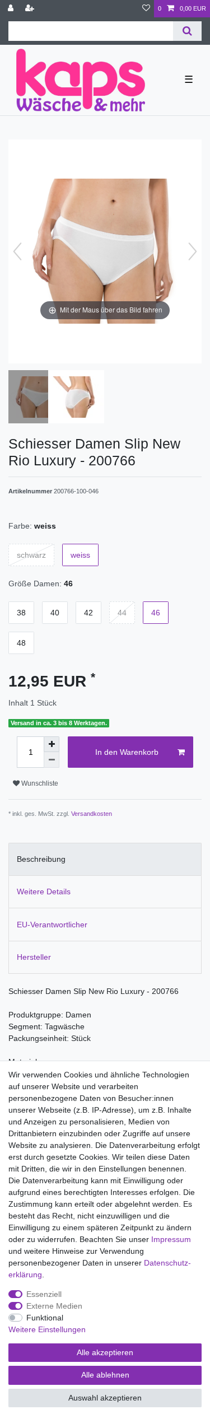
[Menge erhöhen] (51, 744)
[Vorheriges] (17, 251)
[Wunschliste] (146, 8)
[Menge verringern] (51, 760)
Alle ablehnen (105, 1374)
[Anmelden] (12, 8)
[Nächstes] (193, 251)
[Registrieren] (30, 8)
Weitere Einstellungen (47, 1329)
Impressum (171, 1239)
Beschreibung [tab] (41, 859)
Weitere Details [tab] (44, 891)
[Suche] (187, 31)
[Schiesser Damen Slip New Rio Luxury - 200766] (36, 398)
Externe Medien (54, 1305)
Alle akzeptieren (105, 1352)
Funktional (44, 1317)
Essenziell (44, 1294)
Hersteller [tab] (34, 957)
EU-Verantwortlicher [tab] (52, 924)
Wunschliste (39, 783)
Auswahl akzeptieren (105, 1397)
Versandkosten (91, 813)
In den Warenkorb (126, 752)
